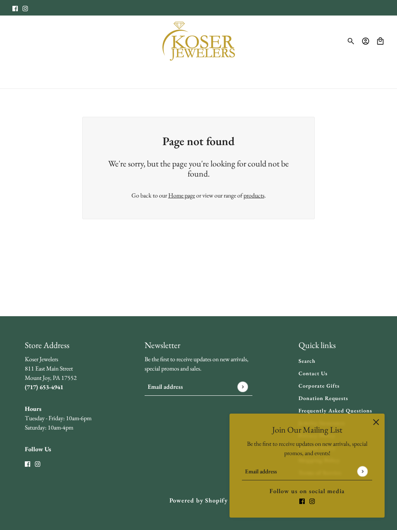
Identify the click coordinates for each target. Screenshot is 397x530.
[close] (376, 422)
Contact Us (313, 373)
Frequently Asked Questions (335, 410)
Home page (181, 195)
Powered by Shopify (198, 500)
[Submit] (362, 471)
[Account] (365, 41)
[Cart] (380, 41)
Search (307, 360)
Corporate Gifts (319, 385)
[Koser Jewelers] (198, 41)
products (253, 195)
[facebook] (15, 8)
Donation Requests (323, 398)
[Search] (351, 41)
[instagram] (25, 8)
